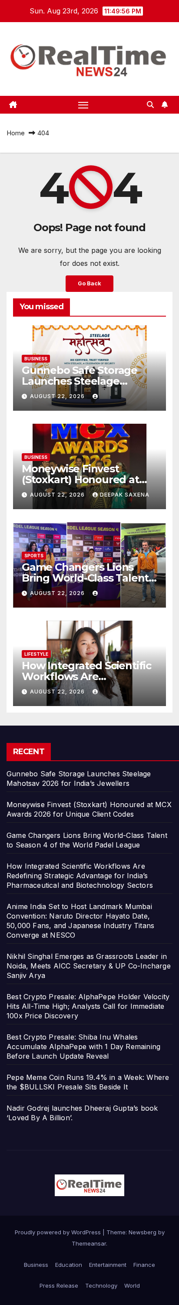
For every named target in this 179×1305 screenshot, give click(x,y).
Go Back (89, 283)
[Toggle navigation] (83, 105)
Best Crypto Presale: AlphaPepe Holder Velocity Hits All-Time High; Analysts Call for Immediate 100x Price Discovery (88, 1006)
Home (16, 133)
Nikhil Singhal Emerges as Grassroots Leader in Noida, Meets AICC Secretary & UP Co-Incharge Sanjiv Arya (89, 966)
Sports (33, 555)
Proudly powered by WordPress (59, 1232)
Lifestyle (36, 654)
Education (68, 1264)
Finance (144, 1264)
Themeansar (89, 1243)
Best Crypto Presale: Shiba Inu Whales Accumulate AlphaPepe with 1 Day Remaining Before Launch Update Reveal (83, 1046)
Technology (101, 1285)
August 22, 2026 (58, 396)
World (132, 1285)
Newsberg (142, 1232)
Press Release (59, 1285)
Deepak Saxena (124, 494)
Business (35, 358)
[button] (150, 104)
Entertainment (107, 1264)
